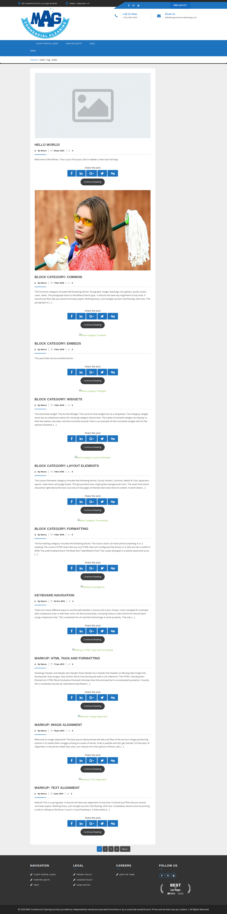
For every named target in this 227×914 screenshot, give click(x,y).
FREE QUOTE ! (180, 5)
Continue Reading (92, 181)
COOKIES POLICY (85, 879)
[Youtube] (138, 5)
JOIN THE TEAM (127, 874)
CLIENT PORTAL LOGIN (47, 43)
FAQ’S (92, 43)
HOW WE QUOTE (74, 43)
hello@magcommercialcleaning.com (181, 17)
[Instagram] (133, 5)
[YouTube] (173, 875)
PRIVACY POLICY (84, 874)
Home (33, 59)
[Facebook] (129, 5)
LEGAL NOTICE (83, 884)
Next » (125, 848)
